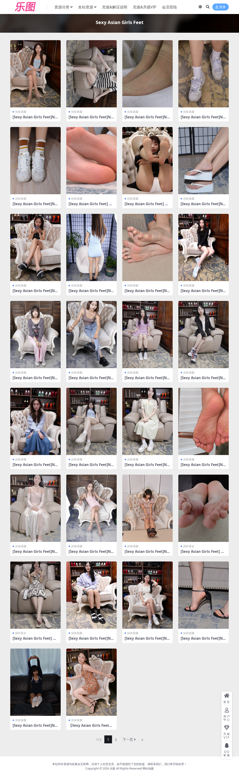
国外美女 (188, 546)
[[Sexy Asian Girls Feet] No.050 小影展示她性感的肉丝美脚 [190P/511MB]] (147, 160)
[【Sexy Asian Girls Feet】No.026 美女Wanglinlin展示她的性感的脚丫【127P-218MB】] (91, 682)
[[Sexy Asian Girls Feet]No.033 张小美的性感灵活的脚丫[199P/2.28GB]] (147, 508)
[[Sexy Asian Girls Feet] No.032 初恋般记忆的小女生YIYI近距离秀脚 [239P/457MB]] (203, 508)
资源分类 (61, 7)
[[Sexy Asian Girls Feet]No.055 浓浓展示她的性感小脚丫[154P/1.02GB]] (91, 73)
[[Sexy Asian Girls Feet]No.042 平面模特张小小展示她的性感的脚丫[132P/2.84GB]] (91, 334)
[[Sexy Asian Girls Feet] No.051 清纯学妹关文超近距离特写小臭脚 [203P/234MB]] (91, 160)
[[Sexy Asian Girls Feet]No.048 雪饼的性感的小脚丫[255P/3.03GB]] (203, 160)
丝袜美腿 (20, 112)
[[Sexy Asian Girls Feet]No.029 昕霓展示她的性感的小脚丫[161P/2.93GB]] (147, 595)
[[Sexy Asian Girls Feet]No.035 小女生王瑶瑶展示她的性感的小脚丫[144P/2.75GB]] (35, 508)
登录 (222, 7)
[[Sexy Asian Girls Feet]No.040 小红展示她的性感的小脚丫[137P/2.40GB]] (203, 334)
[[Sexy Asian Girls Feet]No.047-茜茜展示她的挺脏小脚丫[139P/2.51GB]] (35, 247)
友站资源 (85, 7)
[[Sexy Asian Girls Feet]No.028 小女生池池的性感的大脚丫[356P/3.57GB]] (203, 595)
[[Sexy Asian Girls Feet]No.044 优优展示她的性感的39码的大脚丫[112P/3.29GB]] (203, 247)
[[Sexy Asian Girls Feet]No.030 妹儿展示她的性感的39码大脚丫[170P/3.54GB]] (91, 595)
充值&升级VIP (144, 7)
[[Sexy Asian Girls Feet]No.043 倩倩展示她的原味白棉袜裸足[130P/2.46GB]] (35, 334)
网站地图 (148, 768)
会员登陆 (169, 7)
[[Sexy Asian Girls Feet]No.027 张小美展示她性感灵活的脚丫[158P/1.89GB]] (35, 682)
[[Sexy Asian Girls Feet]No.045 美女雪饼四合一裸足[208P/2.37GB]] (147, 247)
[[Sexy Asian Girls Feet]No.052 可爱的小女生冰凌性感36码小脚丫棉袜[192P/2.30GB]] (35, 160)
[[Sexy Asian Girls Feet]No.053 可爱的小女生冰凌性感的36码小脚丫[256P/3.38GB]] (203, 73)
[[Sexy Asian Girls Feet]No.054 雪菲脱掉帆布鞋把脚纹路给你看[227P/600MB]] (147, 73)
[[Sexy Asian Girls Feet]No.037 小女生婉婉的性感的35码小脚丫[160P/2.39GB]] (147, 421)
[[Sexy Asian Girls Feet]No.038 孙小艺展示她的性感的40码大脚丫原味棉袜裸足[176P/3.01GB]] (91, 421)
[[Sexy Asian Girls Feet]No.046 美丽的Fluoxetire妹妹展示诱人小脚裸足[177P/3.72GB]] (91, 247)
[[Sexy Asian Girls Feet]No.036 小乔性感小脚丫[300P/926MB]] (203, 421)
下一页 (128, 739)
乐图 (112, 768)
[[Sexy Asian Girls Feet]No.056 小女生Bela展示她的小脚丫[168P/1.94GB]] (35, 73)
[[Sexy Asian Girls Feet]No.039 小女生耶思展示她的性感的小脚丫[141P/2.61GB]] (35, 421)
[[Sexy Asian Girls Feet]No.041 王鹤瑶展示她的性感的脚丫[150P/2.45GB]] (147, 334)
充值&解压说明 (114, 7)
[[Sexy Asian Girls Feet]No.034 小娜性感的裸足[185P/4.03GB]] (91, 508)
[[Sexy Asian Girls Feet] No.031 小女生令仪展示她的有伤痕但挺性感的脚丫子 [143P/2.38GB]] (35, 595)
